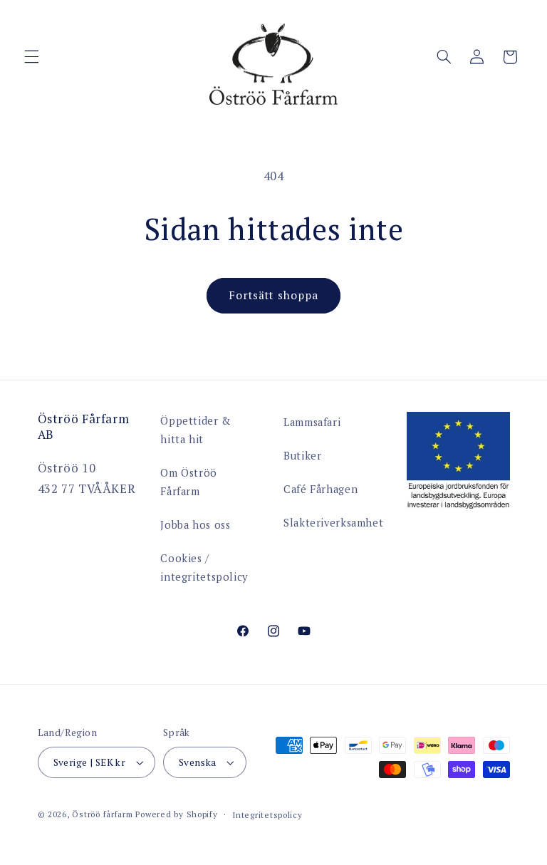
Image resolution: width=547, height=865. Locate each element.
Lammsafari (311, 422)
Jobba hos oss (195, 525)
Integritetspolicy (267, 814)
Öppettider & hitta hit (195, 430)
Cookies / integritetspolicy (204, 567)
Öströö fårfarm (102, 814)
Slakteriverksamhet (333, 522)
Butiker (302, 455)
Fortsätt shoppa (273, 295)
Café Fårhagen (320, 489)
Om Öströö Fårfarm (188, 482)
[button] (31, 57)
